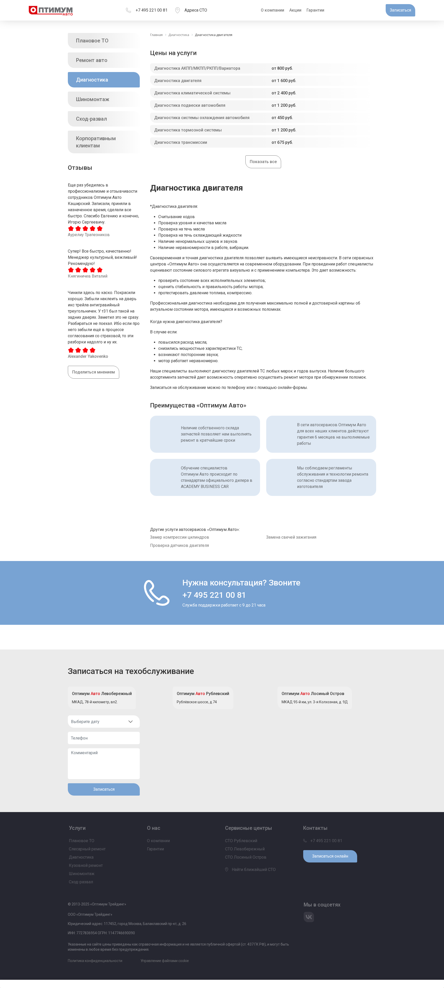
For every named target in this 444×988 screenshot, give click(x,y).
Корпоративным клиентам (96, 142)
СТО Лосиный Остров (245, 857)
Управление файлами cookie (165, 961)
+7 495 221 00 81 (152, 10)
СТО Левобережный (245, 849)
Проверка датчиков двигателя (179, 545)
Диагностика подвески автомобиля (189, 105)
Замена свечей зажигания (291, 537)
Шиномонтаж (92, 99)
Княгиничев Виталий (87, 276)
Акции (295, 10)
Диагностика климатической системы (192, 93)
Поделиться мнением (93, 372)
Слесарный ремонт (87, 849)
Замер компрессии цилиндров (179, 537)
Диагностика (92, 80)
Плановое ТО (92, 41)
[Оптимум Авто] (51, 10)
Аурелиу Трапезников (89, 234)
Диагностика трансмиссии (180, 142)
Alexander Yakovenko (88, 356)
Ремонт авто (91, 60)
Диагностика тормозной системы (188, 130)
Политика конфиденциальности (95, 961)
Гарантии (315, 10)
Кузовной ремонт (86, 865)
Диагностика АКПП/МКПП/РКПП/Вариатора (197, 68)
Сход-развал (91, 119)
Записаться (104, 789)
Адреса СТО (195, 10)
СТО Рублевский (241, 840)
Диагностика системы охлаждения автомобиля (201, 117)
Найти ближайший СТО (253, 869)
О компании (272, 10)
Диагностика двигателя (177, 80)
